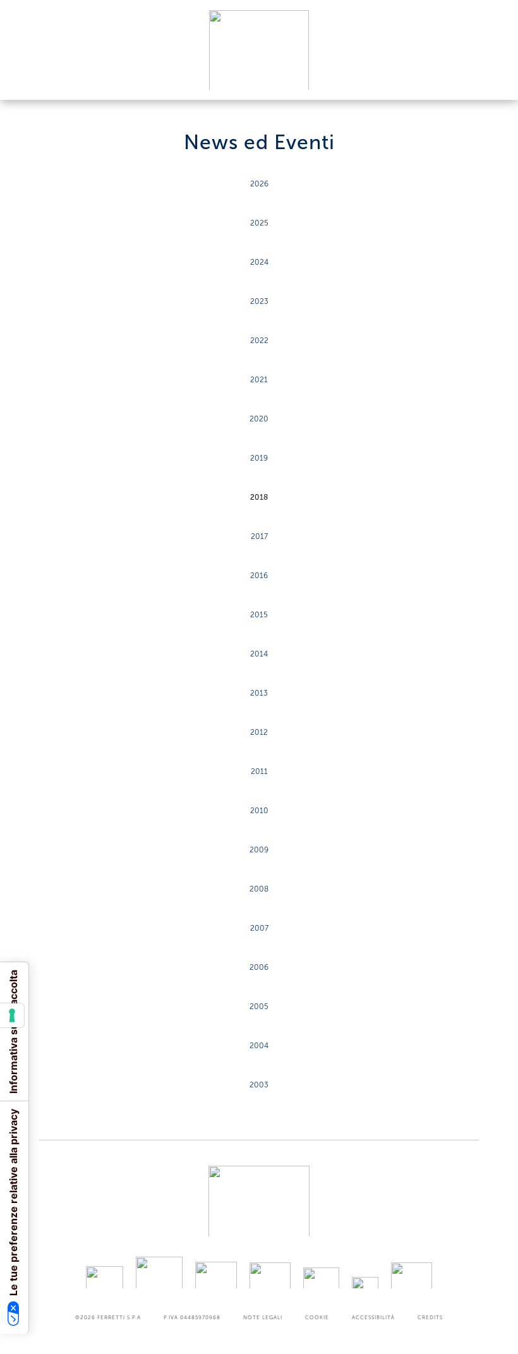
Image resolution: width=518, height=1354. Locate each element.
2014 (259, 654)
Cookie (317, 1317)
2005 (259, 1006)
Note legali (262, 1317)
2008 (259, 889)
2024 (259, 262)
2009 (259, 849)
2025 (259, 223)
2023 (259, 301)
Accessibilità (373, 1317)
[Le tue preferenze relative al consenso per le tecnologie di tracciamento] (12, 1015)
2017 (259, 536)
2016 (259, 575)
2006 (259, 967)
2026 (259, 183)
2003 (259, 1084)
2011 (259, 771)
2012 (259, 732)
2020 (259, 418)
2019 (259, 458)
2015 (259, 614)
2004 (259, 1045)
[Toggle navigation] (494, 78)
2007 (259, 928)
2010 (259, 810)
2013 (259, 693)
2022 (259, 340)
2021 (259, 379)
